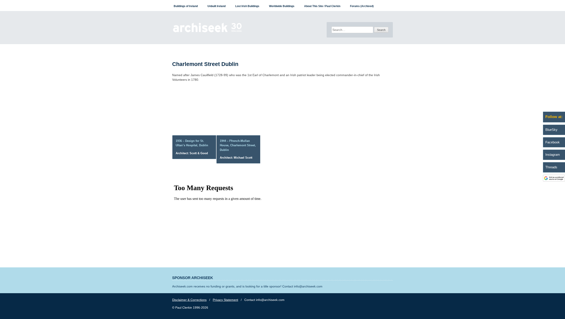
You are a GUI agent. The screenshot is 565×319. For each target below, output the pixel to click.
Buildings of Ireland (186, 6)
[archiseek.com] (207, 32)
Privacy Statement (225, 300)
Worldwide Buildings (281, 6)
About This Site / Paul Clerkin (322, 6)
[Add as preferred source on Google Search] (554, 180)
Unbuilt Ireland (216, 6)
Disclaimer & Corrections (189, 300)
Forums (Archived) (362, 6)
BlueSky (551, 129)
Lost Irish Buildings (247, 6)
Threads (551, 167)
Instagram (552, 154)
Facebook (552, 142)
